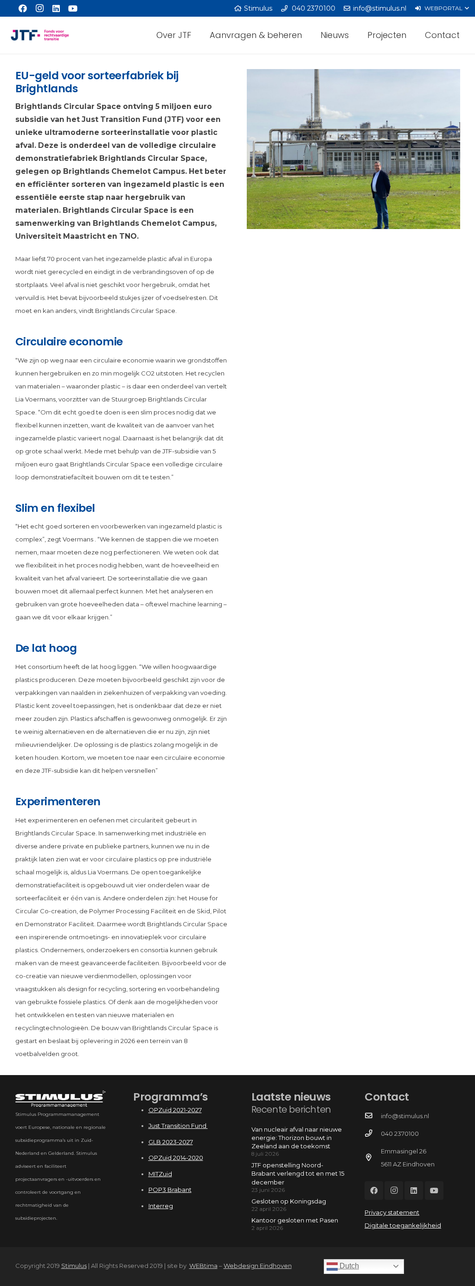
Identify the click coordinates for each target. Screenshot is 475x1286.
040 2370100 (400, 1133)
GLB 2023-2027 (170, 1142)
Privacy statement (392, 1212)
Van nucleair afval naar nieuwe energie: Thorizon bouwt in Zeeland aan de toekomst (296, 1138)
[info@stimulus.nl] (373, 1116)
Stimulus (74, 1265)
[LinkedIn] (56, 8)
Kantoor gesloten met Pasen (294, 1220)
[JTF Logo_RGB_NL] (40, 35)
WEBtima (203, 1265)
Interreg (160, 1206)
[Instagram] (39, 8)
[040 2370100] (373, 1133)
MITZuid (160, 1174)
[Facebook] (22, 8)
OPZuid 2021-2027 (175, 1110)
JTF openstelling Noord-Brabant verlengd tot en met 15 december (297, 1173)
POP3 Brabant (170, 1189)
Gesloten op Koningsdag (288, 1201)
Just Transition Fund (178, 1125)
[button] (442, 8)
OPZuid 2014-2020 (175, 1157)
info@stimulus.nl (405, 1116)
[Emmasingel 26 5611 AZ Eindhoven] (373, 1157)
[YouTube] (72, 8)
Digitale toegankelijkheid (403, 1225)
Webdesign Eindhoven (258, 1265)
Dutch (348, 1266)
